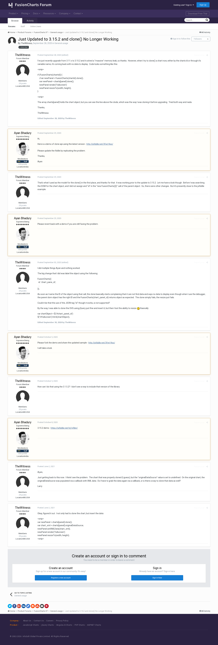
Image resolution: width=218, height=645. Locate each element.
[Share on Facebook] (14, 606)
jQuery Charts (47, 625)
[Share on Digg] (24, 606)
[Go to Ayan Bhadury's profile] (22, 149)
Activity (30, 21)
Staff (23, 26)
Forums (11, 26)
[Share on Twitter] (10, 606)
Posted (49, 55)
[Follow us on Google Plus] (202, 636)
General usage (61, 43)
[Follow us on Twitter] (195, 636)
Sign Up (203, 5)
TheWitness (26, 43)
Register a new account (61, 578)
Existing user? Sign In (183, 5)
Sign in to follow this (181, 39)
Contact (77, 13)
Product (12, 13)
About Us (27, 621)
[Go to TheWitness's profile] (12, 41)
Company (64, 13)
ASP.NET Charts (94, 625)
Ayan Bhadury (22, 133)
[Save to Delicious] (28, 606)
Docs (35, 13)
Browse (15, 21)
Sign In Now (157, 578)
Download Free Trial (197, 13)
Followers (198, 39)
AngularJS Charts (64, 625)
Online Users (35, 26)
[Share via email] (42, 606)
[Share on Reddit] (33, 606)
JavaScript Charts (31, 625)
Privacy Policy (62, 621)
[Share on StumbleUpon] (37, 606)
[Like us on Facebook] (188, 636)
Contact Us (39, 621)
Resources (48, 13)
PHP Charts (80, 625)
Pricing (24, 13)
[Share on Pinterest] (46, 606)
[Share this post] (207, 55)
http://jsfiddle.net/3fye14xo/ (99, 144)
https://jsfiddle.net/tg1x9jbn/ (64, 428)
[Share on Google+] (19, 606)
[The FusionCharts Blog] (182, 636)
